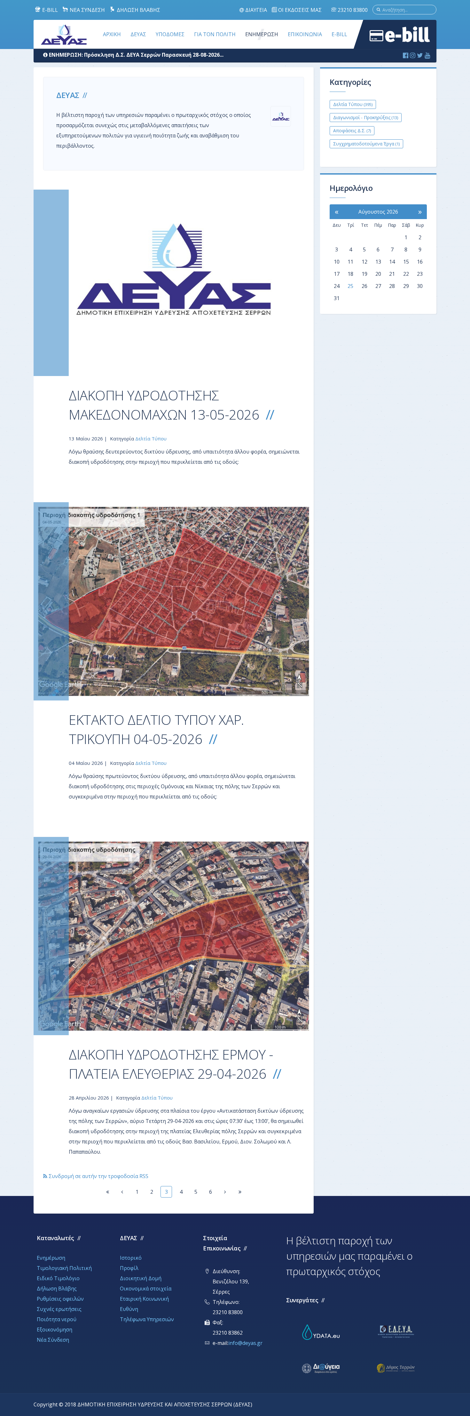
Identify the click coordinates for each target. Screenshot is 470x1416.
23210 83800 (352, 9)
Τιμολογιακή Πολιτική (64, 1268)
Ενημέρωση (51, 1257)
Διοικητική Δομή (140, 1278)
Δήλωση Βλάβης (57, 1288)
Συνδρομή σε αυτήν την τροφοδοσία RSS (97, 1176)
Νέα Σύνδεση (53, 1339)
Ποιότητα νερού (56, 1319)
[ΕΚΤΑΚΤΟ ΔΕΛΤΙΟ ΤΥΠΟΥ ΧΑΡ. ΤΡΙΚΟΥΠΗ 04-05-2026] (174, 601)
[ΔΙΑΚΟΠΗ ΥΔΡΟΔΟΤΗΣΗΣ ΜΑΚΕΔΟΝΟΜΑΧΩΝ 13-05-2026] (174, 283)
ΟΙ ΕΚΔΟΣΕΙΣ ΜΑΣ (299, 9)
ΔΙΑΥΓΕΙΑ (255, 9)
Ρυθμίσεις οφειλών (60, 1298)
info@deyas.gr (245, 1342)
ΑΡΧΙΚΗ (112, 34)
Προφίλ (129, 1268)
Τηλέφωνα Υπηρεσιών (147, 1319)
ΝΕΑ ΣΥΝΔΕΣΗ (86, 9)
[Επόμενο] (225, 1192)
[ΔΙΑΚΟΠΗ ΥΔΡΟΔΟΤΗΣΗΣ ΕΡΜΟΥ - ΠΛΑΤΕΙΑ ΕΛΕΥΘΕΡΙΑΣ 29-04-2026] (174, 936)
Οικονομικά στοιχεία (145, 1288)
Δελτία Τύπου (151, 438)
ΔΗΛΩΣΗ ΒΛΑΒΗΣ (137, 9)
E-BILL (49, 9)
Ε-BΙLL (339, 34)
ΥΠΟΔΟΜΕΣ (170, 34)
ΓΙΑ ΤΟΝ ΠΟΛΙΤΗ (215, 34)
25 (350, 286)
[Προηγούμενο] (122, 1192)
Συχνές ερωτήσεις (59, 1309)
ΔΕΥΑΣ (138, 34)
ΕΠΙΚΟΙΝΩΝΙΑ (305, 34)
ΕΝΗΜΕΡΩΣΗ (261, 34)
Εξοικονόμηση (54, 1329)
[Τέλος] (240, 1192)
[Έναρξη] (107, 1192)
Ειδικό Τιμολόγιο (58, 1278)
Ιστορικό (131, 1257)
